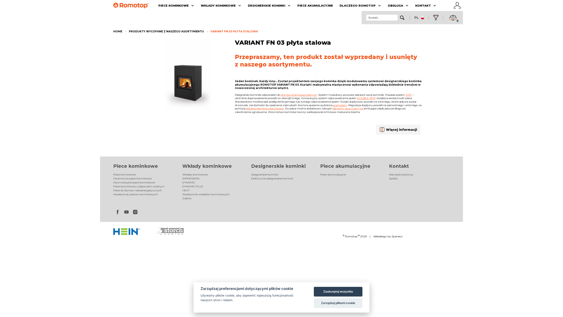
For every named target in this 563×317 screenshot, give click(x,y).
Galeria (186, 198)
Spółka (393, 178)
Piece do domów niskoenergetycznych (137, 190)
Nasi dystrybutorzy (401, 174)
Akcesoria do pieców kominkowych (135, 194)
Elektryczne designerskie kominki (272, 178)
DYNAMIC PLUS (192, 186)
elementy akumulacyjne (348, 108)
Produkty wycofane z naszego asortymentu (166, 31)
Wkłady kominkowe (207, 166)
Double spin (366, 98)
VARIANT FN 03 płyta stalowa (234, 31)
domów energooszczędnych (299, 94)
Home (117, 31)
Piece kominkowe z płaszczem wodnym (139, 186)
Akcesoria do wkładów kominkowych (206, 194)
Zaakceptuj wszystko (338, 291)
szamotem (340, 105)
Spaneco (397, 236)
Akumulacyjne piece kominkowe (134, 182)
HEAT (186, 190)
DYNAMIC (188, 182)
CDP (409, 94)
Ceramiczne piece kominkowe (132, 178)
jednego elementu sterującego (265, 108)
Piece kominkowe (135, 166)
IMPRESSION (190, 178)
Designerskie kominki (278, 166)
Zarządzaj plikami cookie (338, 303)
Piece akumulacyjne (345, 166)
